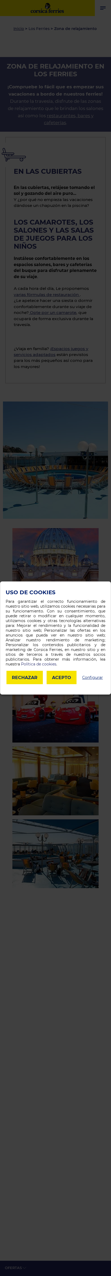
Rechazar (24, 677)
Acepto (61, 677)
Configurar (92, 677)
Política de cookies (38, 664)
